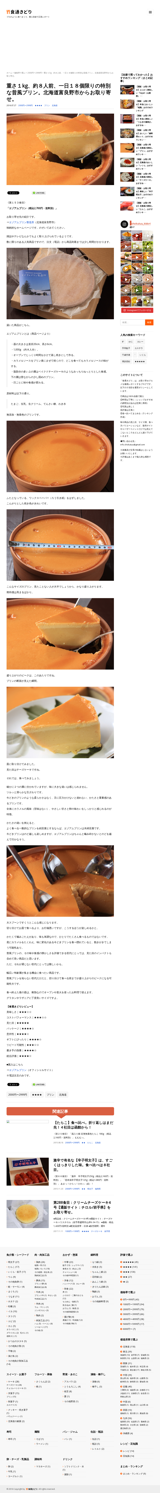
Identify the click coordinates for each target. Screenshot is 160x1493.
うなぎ (11, 1296)
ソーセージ (39, 1327)
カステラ (139, 348)
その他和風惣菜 (69, 1311)
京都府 (142, 1390)
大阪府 (123, 1393)
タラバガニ (11, 1329)
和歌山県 (124, 1396)
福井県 (133, 1378)
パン (66, 1438)
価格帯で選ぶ (19, 72)
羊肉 (38, 1303)
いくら (143, 354)
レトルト (96, 1448)
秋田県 (123, 1358)
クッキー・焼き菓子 (18, 1409)
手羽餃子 (126, 348)
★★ (83, 1142)
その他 (37, 1330)
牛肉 (38, 1291)
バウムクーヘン (13, 1416)
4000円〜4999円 (131, 1319)
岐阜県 (123, 1381)
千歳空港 (126, 354)
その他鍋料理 (98, 1301)
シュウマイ (76, 1265)
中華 (66, 1261)
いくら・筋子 (14, 1271)
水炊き (95, 1266)
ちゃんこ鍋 (97, 1271)
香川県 (133, 1413)
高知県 (142, 1413)
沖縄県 (126, 1433)
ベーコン (46, 1323)
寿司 (10, 1438)
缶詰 (94, 1438)
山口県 (142, 1405)
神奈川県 (144, 1370)
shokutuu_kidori (125, 232)
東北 (125, 1351)
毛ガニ (23, 1332)
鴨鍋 (94, 1291)
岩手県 (107, 1231)
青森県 (123, 1355)
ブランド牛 (39, 1295)
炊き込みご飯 (68, 1305)
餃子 (64, 1265)
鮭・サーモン (14, 1286)
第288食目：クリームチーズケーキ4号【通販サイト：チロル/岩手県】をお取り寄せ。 (82, 1207)
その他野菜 (69, 1401)
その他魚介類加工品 (18, 1360)
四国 (125, 1409)
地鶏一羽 (38, 1265)
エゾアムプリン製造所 (21, 222)
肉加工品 (40, 1320)
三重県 (123, 1390)
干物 (10, 1350)
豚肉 (38, 1280)
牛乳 (10, 1471)
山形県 (134, 1358)
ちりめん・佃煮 (69, 1301)
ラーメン (40, 1443)
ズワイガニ (11, 1332)
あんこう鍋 (97, 1281)
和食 (66, 1288)
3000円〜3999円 (131, 1314)
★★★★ (38, 105)
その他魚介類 (14, 1345)
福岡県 (98, 1188)
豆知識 (126, 1455)
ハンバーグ (67, 1283)
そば (38, 1438)
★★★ (126, 1271)
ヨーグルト (13, 1476)
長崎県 (143, 1421)
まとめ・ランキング (133, 1473)
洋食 (66, 1280)
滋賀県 (133, 1390)
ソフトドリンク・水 (74, 1466)
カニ (10, 1325)
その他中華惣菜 (69, 1275)
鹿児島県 (124, 1428)
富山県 (123, 1378)
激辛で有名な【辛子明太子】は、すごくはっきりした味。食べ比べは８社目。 (83, 1165)
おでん (65, 1308)
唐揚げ (65, 1320)
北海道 (55, 105)
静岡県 (133, 1381)
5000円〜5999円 (131, 1323)
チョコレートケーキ (15, 1388)
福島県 (143, 1358)
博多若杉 (126, 361)
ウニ (10, 1276)
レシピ (126, 1450)
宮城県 (143, 1355)
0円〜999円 (129, 1299)
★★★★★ (140, 361)
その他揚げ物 (68, 1323)
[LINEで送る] (39, 192)
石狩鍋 (95, 1276)
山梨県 (142, 1378)
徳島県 (123, 1413)
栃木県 (133, 1366)
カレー (140, 341)
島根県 (123, 1405)
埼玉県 (142, 1366)
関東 (125, 1363)
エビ (10, 1321)
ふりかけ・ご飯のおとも (73, 1295)
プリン (47, 105)
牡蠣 (10, 1306)
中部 (125, 1374)
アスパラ (68, 1381)
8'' (123, 341)
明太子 (90, 1188)
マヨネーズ (41, 1466)
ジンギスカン (40, 1310)
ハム (36, 1323)
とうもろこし (70, 1386)
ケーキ (11, 1381)
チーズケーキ (96, 1231)
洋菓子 (11, 1393)
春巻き (65, 1268)
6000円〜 (127, 1328)
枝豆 (66, 1391)
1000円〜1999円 (72, 1231)
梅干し (95, 1386)
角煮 (74, 1308)
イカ (10, 1311)
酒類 (66, 1474)
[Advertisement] (80, 42)
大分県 (133, 1425)
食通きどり (33, 1489)
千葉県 (123, 1370)
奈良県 (143, 1393)
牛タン (51, 1295)
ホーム (9, 72)
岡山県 (133, 1405)
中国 (125, 1401)
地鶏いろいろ (40, 1268)
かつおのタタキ (15, 1341)
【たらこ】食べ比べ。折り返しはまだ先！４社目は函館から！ (83, 1125)
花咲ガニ (10, 1336)
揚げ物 (67, 1316)
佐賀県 (134, 1421)
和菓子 (11, 1401)
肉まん (75, 1268)
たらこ (90, 1142)
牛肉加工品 (39, 1298)
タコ (10, 1316)
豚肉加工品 (39, 1287)
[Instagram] (129, 239)
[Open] (126, 235)
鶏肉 (38, 1261)
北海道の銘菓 (14, 1421)
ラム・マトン (40, 1307)
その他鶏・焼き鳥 (42, 1272)
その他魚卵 (13, 1281)
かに (131, 341)
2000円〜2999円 (35, 72)
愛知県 (142, 1381)
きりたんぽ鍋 (98, 1286)
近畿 (125, 1386)
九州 (125, 1418)
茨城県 (123, 1366)
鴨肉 (38, 1315)
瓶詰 (94, 1443)
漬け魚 (11, 1355)
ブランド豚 (39, 1283)
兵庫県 (134, 1393)
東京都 (133, 1370)
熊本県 (123, 1425)
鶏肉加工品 (39, 1275)
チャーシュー (68, 1272)
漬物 (94, 1381)
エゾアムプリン (18, 1070)
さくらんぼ (41, 1381)
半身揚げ (76, 1320)
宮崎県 (142, 1425)
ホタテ (11, 1301)
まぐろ (11, 1291)
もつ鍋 (95, 1261)
